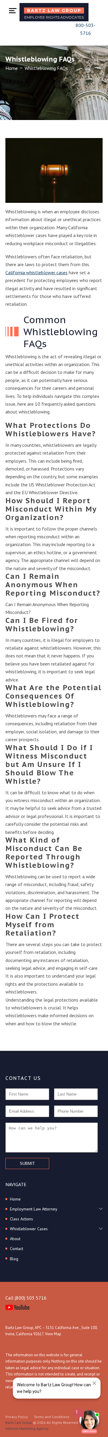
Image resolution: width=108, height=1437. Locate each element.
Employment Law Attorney (33, 1209)
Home (11, 68)
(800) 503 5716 (30, 1298)
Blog (14, 1258)
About (15, 1238)
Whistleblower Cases (29, 1228)
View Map (53, 1333)
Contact (16, 1248)
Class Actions (21, 1219)
